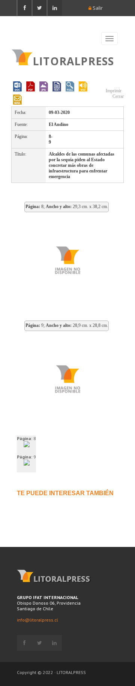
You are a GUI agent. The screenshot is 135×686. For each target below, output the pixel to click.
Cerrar (117, 96)
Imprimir (113, 90)
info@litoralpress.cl (37, 620)
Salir (97, 7)
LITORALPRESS (73, 60)
